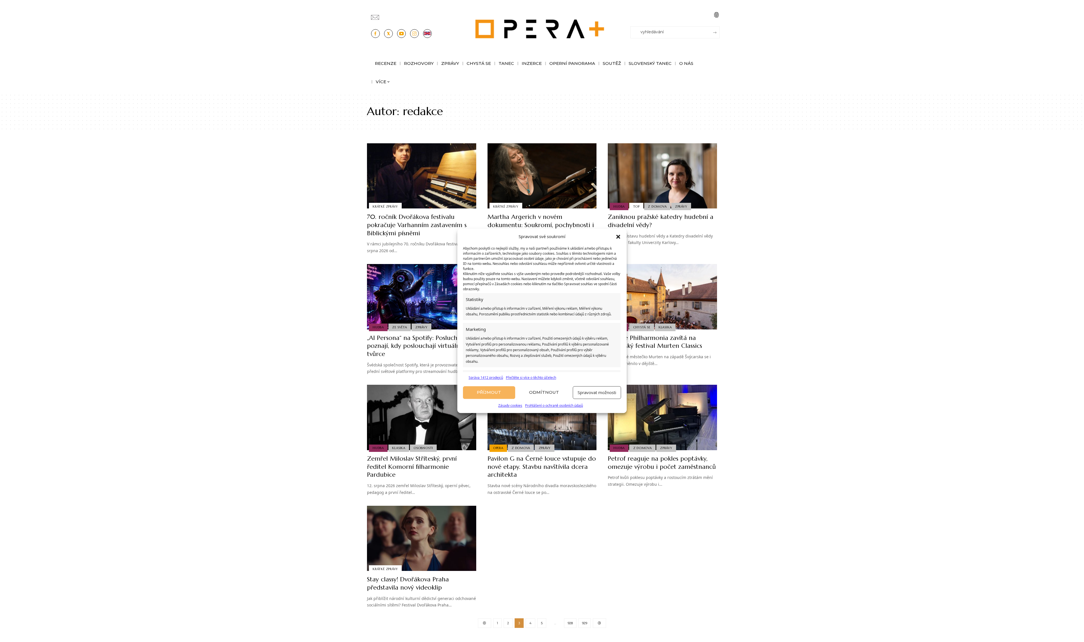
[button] (618, 236)
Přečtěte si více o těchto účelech (531, 377)
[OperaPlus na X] (388, 33)
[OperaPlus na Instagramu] (414, 33)
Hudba (619, 206)
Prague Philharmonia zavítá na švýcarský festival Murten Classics (655, 342)
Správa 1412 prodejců (486, 377)
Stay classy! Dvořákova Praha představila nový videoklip (408, 583)
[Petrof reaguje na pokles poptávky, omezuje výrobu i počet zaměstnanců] (662, 417)
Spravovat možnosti (597, 392)
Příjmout (489, 392)
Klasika (665, 327)
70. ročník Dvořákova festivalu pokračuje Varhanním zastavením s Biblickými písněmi (417, 225)
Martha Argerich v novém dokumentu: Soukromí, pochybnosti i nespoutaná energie (541, 225)
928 (570, 623)
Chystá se (641, 327)
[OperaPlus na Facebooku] (375, 33)
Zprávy (681, 206)
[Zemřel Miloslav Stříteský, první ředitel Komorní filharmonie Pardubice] (421, 417)
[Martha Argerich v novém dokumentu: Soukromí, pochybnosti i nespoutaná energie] (542, 176)
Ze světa (399, 327)
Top (636, 206)
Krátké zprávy (385, 206)
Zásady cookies (510, 405)
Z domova (657, 206)
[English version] (427, 33)
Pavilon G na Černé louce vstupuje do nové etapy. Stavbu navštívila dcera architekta (542, 466)
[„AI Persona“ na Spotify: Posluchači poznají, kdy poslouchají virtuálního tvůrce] (421, 296)
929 (584, 623)
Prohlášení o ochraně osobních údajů (554, 405)
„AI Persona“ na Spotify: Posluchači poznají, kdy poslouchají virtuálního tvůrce (418, 346)
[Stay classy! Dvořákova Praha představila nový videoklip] (421, 538)
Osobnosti (423, 448)
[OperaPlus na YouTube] (401, 33)
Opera (498, 448)
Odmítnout (544, 392)
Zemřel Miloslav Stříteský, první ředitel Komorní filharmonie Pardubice (412, 466)
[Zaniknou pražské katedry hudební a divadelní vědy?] (662, 176)
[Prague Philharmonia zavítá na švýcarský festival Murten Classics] (662, 296)
